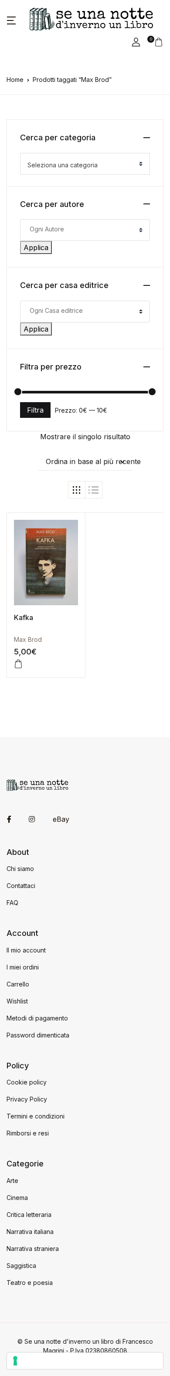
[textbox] (81, 165)
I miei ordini (23, 967)
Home (15, 79)
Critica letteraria (29, 1214)
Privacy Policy (27, 1099)
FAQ (12, 902)
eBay (61, 819)
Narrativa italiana (30, 1231)
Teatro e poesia (30, 1282)
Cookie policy (27, 1082)
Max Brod (28, 639)
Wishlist (17, 1001)
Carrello (18, 984)
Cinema (17, 1197)
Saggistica (21, 1265)
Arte (12, 1180)
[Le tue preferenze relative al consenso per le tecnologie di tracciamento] (85, 1360)
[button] (11, 19)
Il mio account (26, 950)
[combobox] (85, 164)
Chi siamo (20, 868)
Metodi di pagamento (37, 1018)
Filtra (35, 410)
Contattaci (21, 885)
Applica (36, 247)
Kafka (23, 617)
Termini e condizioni (36, 1116)
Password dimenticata (38, 1035)
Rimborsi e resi (28, 1133)
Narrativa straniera (33, 1248)
